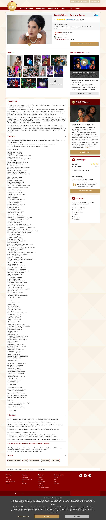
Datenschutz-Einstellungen (23, 516)
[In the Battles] (13, 83)
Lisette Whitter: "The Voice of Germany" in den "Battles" (85, 80)
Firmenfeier (40, 479)
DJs (71, 8)
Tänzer (63, 8)
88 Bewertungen (70, 19)
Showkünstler (53, 8)
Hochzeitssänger (34, 460)
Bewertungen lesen (85, 191)
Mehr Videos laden (85, 93)
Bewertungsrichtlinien (10, 481)
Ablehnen (77, 516)
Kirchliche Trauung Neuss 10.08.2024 (82, 85)
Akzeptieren (47, 516)
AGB (7, 477)
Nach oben (85, 493)
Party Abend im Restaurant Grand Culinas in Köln (85, 87)
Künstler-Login (25, 477)
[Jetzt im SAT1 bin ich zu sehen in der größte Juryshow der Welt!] (50, 71)
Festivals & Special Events (43, 487)
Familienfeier (41, 483)
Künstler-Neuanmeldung (27, 479)
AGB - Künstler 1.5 (25, 469)
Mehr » (87, 147)
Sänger (25, 460)
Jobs (55, 481)
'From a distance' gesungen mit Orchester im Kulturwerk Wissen (85, 89)
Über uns (56, 477)
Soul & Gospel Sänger (14, 460)
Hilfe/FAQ (8, 483)
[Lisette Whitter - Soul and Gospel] (15, 60)
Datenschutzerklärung (75, 75)
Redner (77, 8)
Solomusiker (40, 8)
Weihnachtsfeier (41, 481)
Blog (55, 479)
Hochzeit (40, 477)
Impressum (56, 483)
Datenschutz (8, 479)
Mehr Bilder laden (55, 84)
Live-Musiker (55, 460)
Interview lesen (85, 152)
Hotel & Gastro (41, 485)
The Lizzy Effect (76, 82)
